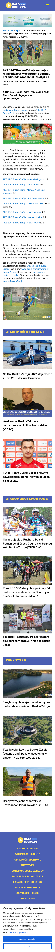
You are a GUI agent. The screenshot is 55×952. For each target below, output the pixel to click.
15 (36, 316)
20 (47, 316)
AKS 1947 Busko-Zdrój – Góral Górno (21, 184)
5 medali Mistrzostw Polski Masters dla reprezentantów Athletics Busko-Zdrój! (27, 640)
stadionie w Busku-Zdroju (15, 110)
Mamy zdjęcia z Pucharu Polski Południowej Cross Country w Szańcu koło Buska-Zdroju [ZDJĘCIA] (27, 543)
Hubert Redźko (27, 81)
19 (45, 316)
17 (41, 316)
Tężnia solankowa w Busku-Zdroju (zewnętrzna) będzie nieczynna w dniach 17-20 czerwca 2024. (25, 753)
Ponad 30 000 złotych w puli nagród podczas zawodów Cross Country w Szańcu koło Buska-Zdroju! (26, 592)
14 (34, 316)
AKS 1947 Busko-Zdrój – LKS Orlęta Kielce (23, 198)
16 (38, 316)
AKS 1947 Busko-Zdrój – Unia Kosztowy (22, 212)
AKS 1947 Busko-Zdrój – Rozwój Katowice (23, 203)
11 (27, 316)
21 (50, 316)
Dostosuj (27, 946)
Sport (5, 85)
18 (43, 316)
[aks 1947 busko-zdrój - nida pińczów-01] (27, 320)
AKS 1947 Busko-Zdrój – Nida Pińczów (21, 222)
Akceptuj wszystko (27, 939)
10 (25, 316)
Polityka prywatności (19, 932)
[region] (27, 928)
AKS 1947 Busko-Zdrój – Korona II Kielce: (23, 217)
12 (29, 316)
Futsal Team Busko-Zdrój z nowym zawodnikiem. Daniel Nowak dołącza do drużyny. (26, 476)
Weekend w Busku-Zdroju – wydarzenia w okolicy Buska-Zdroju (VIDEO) (26, 425)
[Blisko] (52, 906)
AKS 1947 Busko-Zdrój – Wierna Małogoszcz (24, 179)
